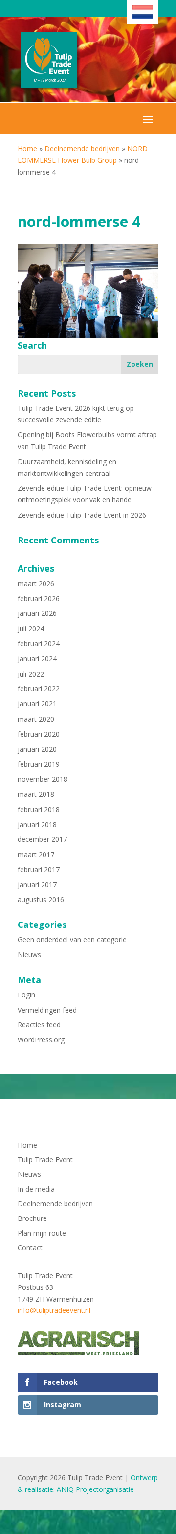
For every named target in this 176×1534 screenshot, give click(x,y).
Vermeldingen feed (47, 1010)
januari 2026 (37, 613)
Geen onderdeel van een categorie (72, 939)
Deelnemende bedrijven (82, 148)
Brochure (32, 1219)
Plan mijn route (42, 1234)
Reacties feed (39, 1024)
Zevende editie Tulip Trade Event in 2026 (82, 514)
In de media (36, 1190)
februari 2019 (39, 763)
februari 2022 (39, 688)
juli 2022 (31, 673)
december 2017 (42, 839)
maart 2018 (36, 794)
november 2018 (42, 779)
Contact (30, 1248)
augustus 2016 (41, 899)
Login (26, 994)
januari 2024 (37, 658)
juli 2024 (31, 628)
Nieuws (29, 954)
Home (27, 148)
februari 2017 (39, 869)
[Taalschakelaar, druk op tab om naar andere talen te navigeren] (142, 12)
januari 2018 (37, 824)
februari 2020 (39, 734)
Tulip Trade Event (45, 1160)
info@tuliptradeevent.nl (54, 1310)
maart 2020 (36, 718)
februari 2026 (39, 598)
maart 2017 (36, 854)
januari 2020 (37, 749)
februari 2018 (39, 809)
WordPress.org (41, 1039)
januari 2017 (37, 884)
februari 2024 (39, 643)
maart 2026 (36, 583)
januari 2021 (37, 703)
